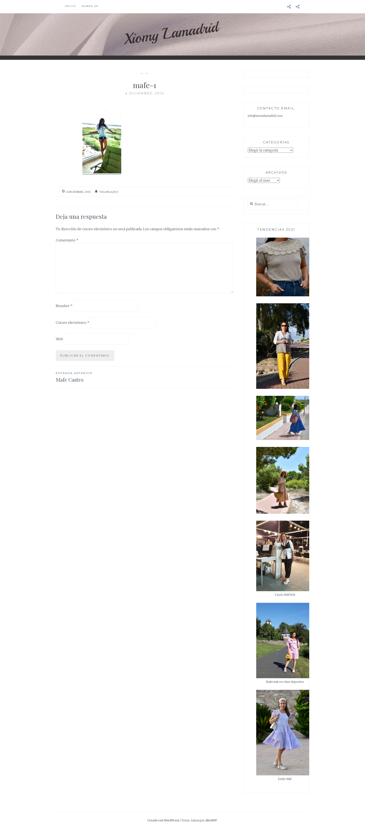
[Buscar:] (273, 204)
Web (59, 339)
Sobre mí (89, 6)
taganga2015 (108, 192)
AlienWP (211, 820)
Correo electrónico (72, 322)
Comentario (67, 240)
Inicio (70, 6)
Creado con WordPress (163, 820)
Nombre (64, 306)
